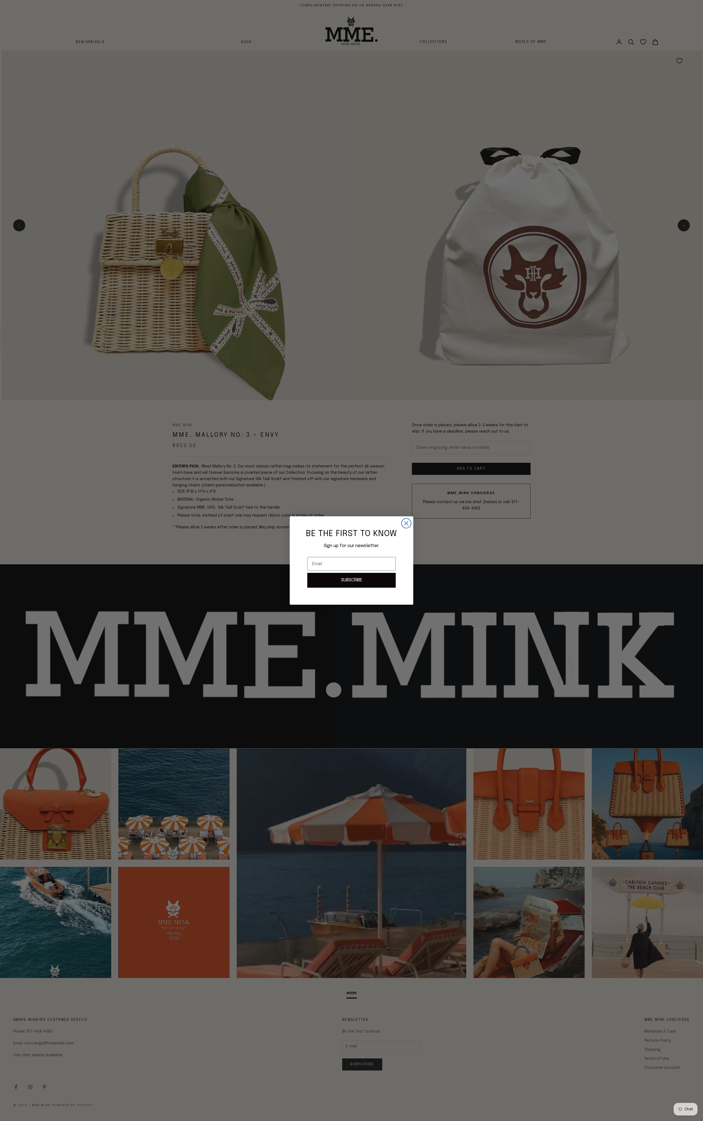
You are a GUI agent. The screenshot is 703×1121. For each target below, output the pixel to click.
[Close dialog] (406, 523)
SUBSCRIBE (351, 580)
